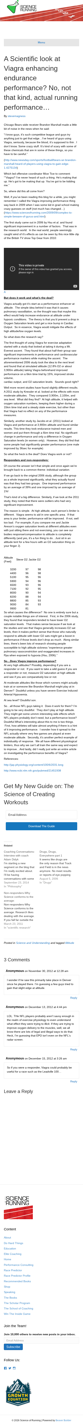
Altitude (69, 942)
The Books (10, 1297)
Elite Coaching (12, 1253)
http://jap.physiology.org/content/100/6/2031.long (33, 764)
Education (10, 1248)
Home (7, 1259)
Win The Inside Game (17, 1313)
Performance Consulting (18, 1264)
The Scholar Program (17, 1303)
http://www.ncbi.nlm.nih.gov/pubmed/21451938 (32, 770)
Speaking (9, 1292)
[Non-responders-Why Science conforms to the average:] (22, 910)
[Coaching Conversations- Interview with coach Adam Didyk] (22, 869)
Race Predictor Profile (17, 1275)
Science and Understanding (33, 942)
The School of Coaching (18, 1308)
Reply (73, 997)
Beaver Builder (63, 1420)
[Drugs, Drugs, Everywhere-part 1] (57, 867)
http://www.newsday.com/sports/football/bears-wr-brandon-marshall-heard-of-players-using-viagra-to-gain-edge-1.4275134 (40, 163)
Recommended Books (17, 1281)
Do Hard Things (13, 1243)
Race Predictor (13, 1270)
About (7, 1237)
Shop (7, 1286)
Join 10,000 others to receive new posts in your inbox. (39, 1334)
